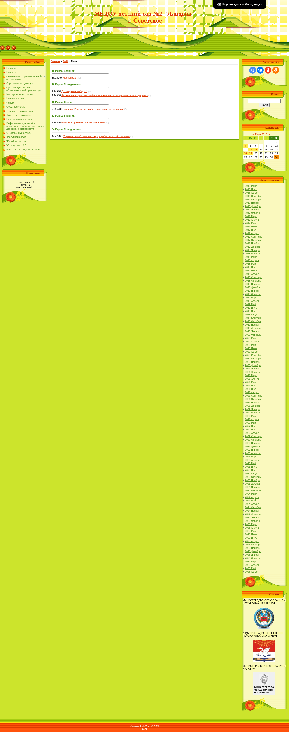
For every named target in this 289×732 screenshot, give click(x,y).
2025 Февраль (253, 521)
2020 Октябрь (253, 358)
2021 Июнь (251, 385)
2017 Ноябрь (252, 243)
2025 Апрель (252, 527)
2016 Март (251, 186)
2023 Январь (252, 449)
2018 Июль (251, 270)
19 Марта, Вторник (63, 70)
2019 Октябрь (253, 321)
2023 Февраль (253, 453)
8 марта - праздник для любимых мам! (83, 122)
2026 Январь (252, 554)
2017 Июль (251, 230)
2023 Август (252, 473)
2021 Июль (251, 389)
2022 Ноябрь (252, 443)
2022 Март (251, 416)
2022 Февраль (253, 412)
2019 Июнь (251, 307)
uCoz (144, 728)
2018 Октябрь (253, 280)
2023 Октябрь (253, 477)
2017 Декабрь (253, 246)
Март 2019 (261, 134)
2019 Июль (251, 311)
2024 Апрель (252, 497)
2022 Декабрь (253, 446)
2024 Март (251, 493)
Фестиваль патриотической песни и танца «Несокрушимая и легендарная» (104, 95)
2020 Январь (252, 331)
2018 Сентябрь (253, 277)
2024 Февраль (253, 490)
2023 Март (251, 456)
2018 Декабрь (253, 287)
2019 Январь (252, 290)
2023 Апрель (252, 460)
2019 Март (251, 297)
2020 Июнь (251, 348)
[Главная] (2, 46)
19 (250, 153)
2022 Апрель (252, 419)
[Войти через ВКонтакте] (260, 70)
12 (250, 149)
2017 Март (251, 216)
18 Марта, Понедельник (66, 84)
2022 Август (252, 433)
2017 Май (250, 223)
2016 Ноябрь (252, 202)
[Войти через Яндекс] (268, 70)
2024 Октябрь (253, 507)
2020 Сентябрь (253, 355)
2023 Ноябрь (252, 480)
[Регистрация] (8, 46)
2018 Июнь (251, 267)
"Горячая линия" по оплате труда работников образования (96, 136)
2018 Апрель (252, 260)
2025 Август (252, 541)
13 (255, 149)
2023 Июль (251, 470)
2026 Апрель (252, 564)
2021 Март (251, 375)
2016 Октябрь (253, 199)
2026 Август (252, 571)
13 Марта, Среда (62, 102)
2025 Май (250, 531)
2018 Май (250, 263)
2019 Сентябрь (253, 317)
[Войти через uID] (252, 70)
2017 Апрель (252, 219)
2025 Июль (251, 537)
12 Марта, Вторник (63, 115)
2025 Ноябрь (252, 548)
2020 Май (250, 345)
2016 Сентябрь (253, 196)
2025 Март (251, 524)
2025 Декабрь (253, 551)
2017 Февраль (253, 213)
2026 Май (250, 568)
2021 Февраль (253, 372)
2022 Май (250, 422)
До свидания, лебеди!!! (74, 91)
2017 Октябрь (253, 240)
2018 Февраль (253, 253)
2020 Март (251, 338)
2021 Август (252, 392)
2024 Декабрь (253, 514)
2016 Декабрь (253, 206)
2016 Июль (251, 189)
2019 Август (252, 314)
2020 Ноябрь (252, 361)
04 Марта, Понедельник (66, 129)
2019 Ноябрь (252, 324)
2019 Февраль (253, 294)
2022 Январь (252, 409)
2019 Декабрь (253, 328)
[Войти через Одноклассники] (275, 70)
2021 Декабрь (253, 405)
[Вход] (13, 46)
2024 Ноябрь (252, 510)
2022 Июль (251, 429)
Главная (55, 61)
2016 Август (252, 192)
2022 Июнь (251, 426)
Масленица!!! (70, 77)
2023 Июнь (251, 466)
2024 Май (250, 500)
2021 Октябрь (253, 399)
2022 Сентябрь (253, 436)
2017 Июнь (251, 226)
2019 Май (250, 304)
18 (245, 153)
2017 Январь (252, 209)
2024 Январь (252, 487)
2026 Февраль (253, 558)
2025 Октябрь (253, 544)
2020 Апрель (252, 341)
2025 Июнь (251, 534)
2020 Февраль (253, 334)
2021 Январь (252, 368)
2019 (65, 61)
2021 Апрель (252, 378)
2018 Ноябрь (252, 284)
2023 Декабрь (253, 483)
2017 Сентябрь (253, 236)
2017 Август (252, 233)
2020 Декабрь (253, 365)
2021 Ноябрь (252, 402)
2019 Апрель (252, 301)
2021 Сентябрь (253, 395)
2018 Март (251, 257)
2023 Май (250, 463)
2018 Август (252, 273)
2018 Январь (252, 250)
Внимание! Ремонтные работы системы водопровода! (92, 109)
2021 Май (250, 382)
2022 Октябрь (253, 439)
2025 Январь (252, 517)
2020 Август (252, 351)
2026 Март (251, 561)
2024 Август (252, 504)
